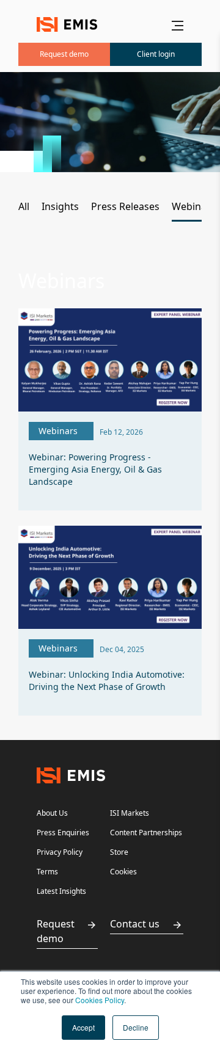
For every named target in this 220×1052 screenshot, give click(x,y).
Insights (60, 206)
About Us (52, 813)
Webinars (194, 206)
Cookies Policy (99, 1000)
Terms (47, 871)
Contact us (135, 923)
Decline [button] (135, 1027)
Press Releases (125, 206)
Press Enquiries (63, 832)
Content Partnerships (146, 832)
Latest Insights (61, 891)
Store (119, 852)
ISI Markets (129, 813)
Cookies (123, 871)
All (23, 206)
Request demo (56, 931)
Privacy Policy (59, 852)
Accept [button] (83, 1027)
